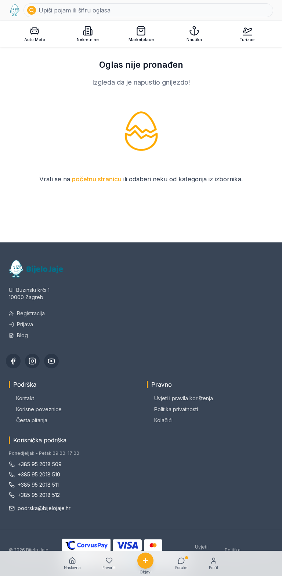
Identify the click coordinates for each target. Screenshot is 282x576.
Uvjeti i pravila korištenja (183, 398)
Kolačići (163, 420)
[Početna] (15, 10)
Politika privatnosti (176, 409)
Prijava (25, 324)
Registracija (31, 313)
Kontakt (25, 398)
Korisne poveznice (39, 409)
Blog (22, 335)
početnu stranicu (97, 179)
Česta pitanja (31, 420)
